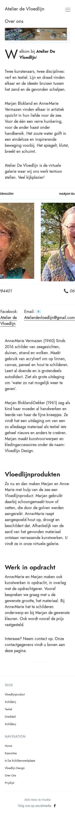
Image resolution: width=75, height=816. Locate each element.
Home (8, 746)
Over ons (10, 775)
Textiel (8, 709)
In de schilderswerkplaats (20, 761)
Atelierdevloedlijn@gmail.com (49, 317)
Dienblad (10, 717)
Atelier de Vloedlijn (24, 8)
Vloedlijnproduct (15, 694)
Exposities (11, 753)
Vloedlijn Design (15, 768)
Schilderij (10, 702)
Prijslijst (9, 783)
